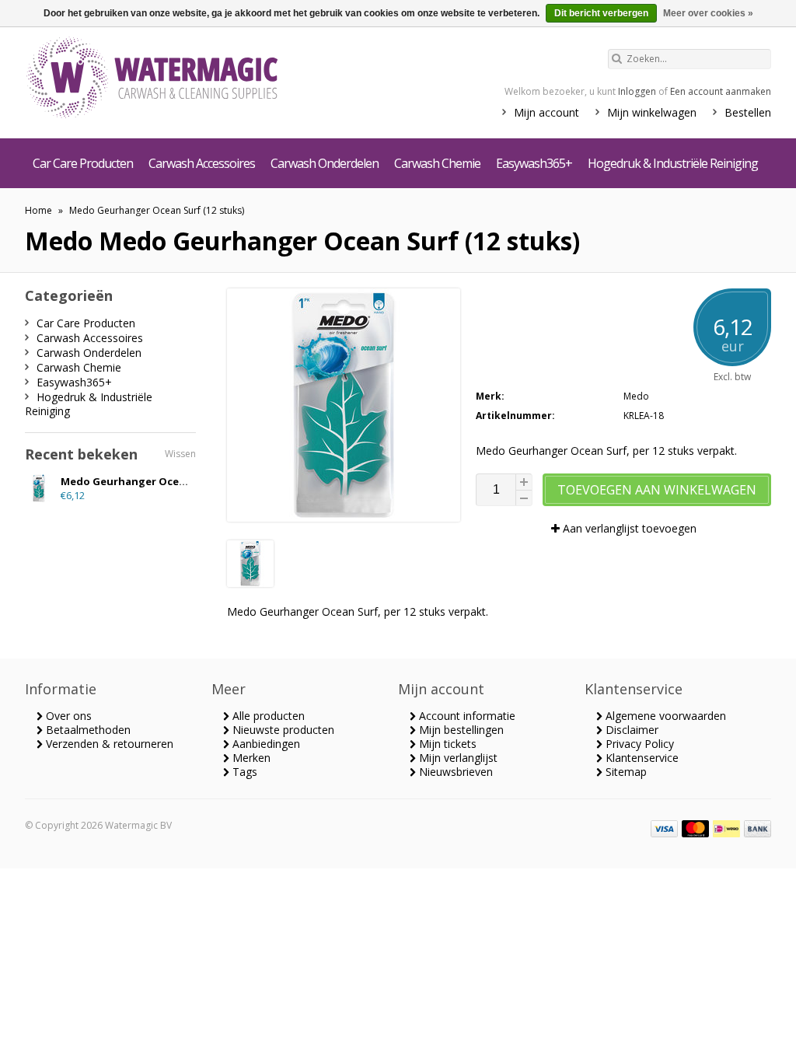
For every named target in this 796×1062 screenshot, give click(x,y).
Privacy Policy (638, 743)
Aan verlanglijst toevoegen (628, 528)
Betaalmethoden (87, 729)
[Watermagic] (180, 79)
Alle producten (267, 715)
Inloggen (637, 91)
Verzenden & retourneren (108, 743)
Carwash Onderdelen (325, 163)
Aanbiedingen (264, 743)
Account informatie (465, 715)
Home (38, 210)
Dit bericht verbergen (601, 13)
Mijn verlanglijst (457, 757)
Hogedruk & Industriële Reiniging (673, 163)
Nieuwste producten (281, 729)
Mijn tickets (446, 743)
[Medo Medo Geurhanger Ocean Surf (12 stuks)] (250, 582)
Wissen (180, 453)
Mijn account (546, 112)
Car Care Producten (83, 163)
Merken (250, 757)
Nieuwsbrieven (454, 771)
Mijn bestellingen (460, 729)
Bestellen (747, 112)
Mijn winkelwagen (651, 112)
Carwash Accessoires (201, 163)
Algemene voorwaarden (664, 715)
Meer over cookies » (708, 13)
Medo (636, 396)
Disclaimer (630, 729)
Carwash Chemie (437, 163)
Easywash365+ (534, 163)
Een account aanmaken (720, 91)
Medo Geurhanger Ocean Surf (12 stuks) (156, 210)
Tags (243, 771)
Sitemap (624, 771)
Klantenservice (640, 757)
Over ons (67, 715)
